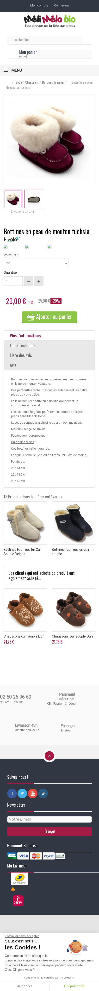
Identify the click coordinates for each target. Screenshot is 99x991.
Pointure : (11, 255)
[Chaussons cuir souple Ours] (73, 610)
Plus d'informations (25, 335)
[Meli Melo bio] (49, 21)
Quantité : (11, 272)
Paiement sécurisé (67, 696)
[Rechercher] (87, 40)
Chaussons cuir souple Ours (73, 636)
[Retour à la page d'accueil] (8, 82)
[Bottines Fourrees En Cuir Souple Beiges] (25, 523)
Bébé (18, 82)
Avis (13, 365)
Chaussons (32, 82)
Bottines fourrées (53, 82)
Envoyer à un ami (22, 211)
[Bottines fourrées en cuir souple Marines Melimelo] (73, 523)
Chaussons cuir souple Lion (24, 636)
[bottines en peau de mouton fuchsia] (13, 199)
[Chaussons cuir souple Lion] (25, 610)
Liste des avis (21, 355)
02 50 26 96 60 (15, 697)
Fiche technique (22, 345)
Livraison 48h (26, 725)
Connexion (61, 5)
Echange (68, 726)
